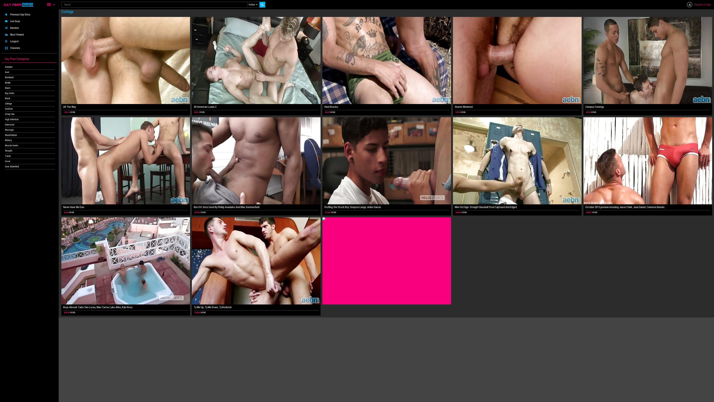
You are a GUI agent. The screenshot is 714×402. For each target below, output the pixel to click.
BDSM (7, 83)
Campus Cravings (594, 107)
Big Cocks (9, 93)
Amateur (9, 67)
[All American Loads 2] (256, 60)
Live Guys (15, 21)
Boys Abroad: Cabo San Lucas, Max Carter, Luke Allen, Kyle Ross (98, 307)
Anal (7, 72)
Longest (14, 41)
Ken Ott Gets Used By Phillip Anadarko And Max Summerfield (226, 207)
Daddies (9, 109)
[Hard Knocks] (386, 60)
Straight (8, 150)
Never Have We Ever (73, 207)
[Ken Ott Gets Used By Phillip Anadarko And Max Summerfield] (256, 160)
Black (7, 98)
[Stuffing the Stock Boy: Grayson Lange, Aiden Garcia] (386, 160)
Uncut (7, 161)
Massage (9, 130)
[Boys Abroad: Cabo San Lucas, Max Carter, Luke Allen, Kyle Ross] (125, 260)
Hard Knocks (331, 107)
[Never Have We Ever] (125, 160)
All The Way (69, 107)
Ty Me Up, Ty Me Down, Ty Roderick (213, 307)
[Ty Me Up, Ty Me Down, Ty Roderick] (256, 260)
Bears (7, 88)
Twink (8, 156)
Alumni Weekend (464, 107)
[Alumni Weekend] (517, 60)
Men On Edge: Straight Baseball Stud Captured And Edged (486, 207)
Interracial (9, 124)
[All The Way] (125, 60)
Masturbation (11, 135)
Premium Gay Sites (20, 14)
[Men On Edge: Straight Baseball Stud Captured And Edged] (517, 160)
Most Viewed (17, 34)
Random (14, 27)
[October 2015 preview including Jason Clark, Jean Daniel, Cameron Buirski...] (647, 160)
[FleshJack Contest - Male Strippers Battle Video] (386, 260)
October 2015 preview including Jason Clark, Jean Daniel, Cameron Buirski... (625, 207)
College (8, 103)
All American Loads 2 (205, 107)
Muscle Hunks (11, 145)
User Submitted (12, 166)
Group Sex (9, 114)
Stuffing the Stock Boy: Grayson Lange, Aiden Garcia (352, 207)
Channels (15, 48)
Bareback (9, 77)
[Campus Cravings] (647, 60)
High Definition (12, 119)
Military (8, 140)
